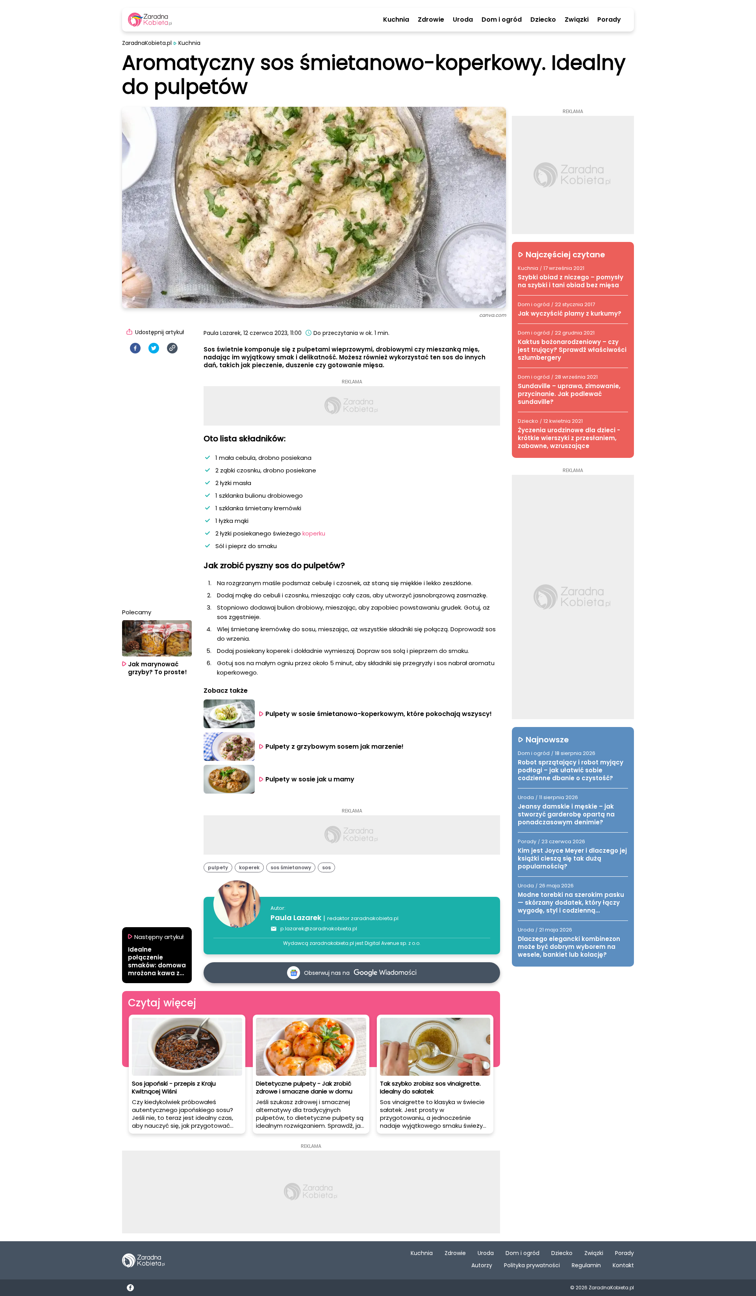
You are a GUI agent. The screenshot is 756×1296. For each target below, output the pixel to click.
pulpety (218, 867)
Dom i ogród (502, 20)
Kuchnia (396, 20)
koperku (313, 533)
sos (326, 867)
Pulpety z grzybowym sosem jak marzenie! (334, 746)
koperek (249, 867)
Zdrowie (431, 20)
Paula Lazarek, (223, 333)
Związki (577, 20)
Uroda (463, 20)
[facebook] (135, 348)
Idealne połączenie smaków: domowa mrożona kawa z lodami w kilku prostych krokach (157, 961)
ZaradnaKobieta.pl (147, 43)
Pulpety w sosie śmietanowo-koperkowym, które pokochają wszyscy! (378, 714)
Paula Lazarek (296, 917)
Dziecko (543, 20)
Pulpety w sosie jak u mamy (309, 779)
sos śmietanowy (291, 867)
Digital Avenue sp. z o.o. (393, 943)
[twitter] (153, 348)
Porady (609, 20)
